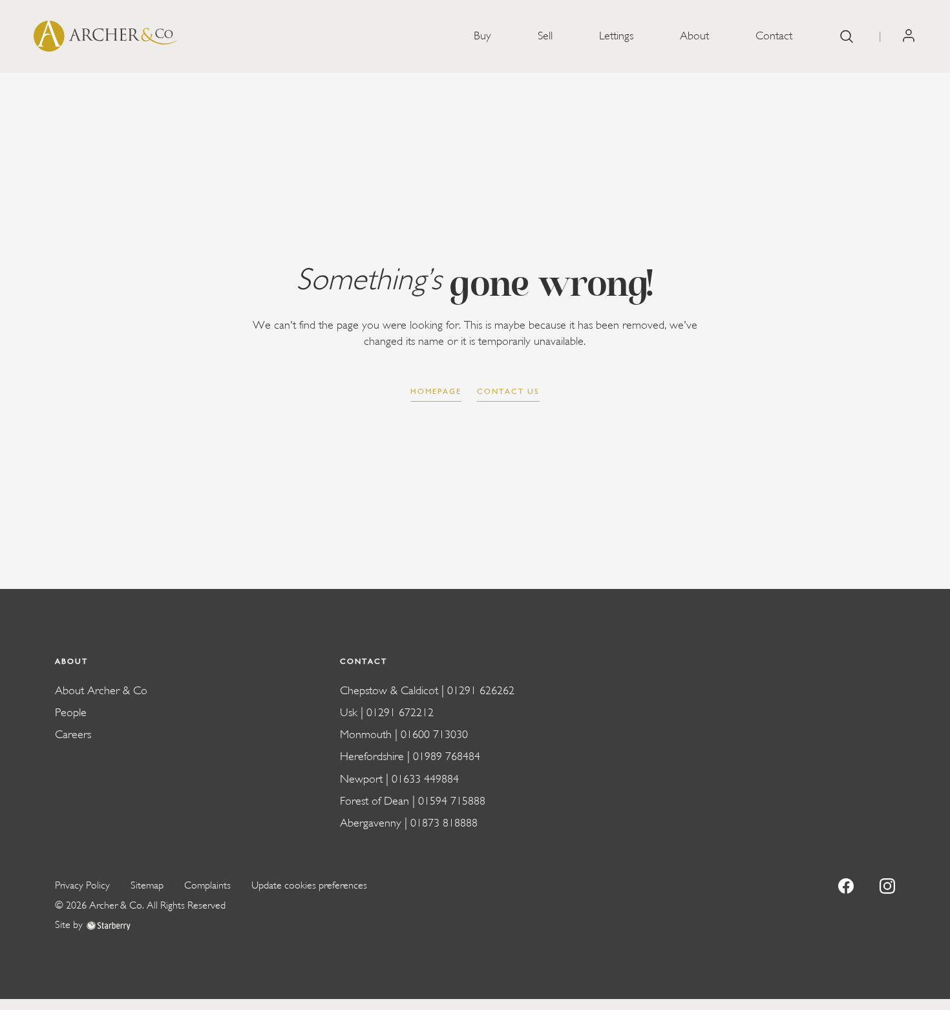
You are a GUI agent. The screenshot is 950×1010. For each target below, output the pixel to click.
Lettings (616, 36)
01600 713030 (434, 734)
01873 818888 (444, 823)
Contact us (508, 391)
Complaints (207, 885)
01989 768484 (446, 756)
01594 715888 (451, 801)
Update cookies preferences (309, 885)
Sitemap (147, 885)
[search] (847, 36)
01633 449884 (425, 779)
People (71, 712)
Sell (545, 36)
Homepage (435, 391)
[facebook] (846, 885)
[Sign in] (908, 36)
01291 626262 (480, 690)
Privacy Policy (82, 885)
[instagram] (887, 885)
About (694, 36)
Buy (482, 36)
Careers (73, 734)
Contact (773, 36)
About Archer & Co (101, 690)
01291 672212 (400, 712)
